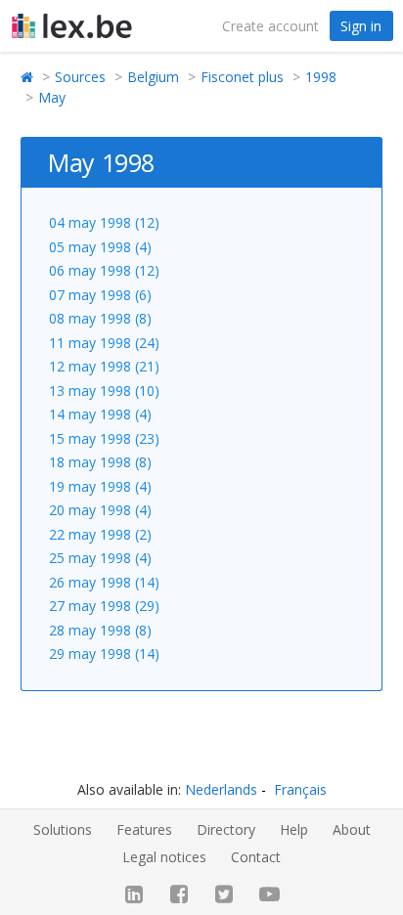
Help (294, 829)
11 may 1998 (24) (104, 342)
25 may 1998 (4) (100, 557)
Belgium (153, 76)
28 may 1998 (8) (100, 630)
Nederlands (221, 789)
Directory (226, 829)
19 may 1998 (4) (100, 486)
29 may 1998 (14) (104, 653)
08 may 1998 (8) (100, 318)
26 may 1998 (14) (104, 582)
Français (300, 789)
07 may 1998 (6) (100, 294)
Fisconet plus (242, 76)
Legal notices (164, 857)
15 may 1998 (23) (104, 438)
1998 (320, 76)
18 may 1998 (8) (100, 462)
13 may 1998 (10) (104, 390)
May (52, 97)
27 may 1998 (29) (104, 605)
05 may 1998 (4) (100, 247)
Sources (80, 76)
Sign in (360, 26)
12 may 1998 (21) (104, 366)
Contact (256, 857)
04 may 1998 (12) (104, 222)
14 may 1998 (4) (100, 414)
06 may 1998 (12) (104, 270)
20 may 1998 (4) (100, 510)
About (352, 829)
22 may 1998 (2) (100, 534)
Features (144, 829)
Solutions (62, 829)
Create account (270, 26)
